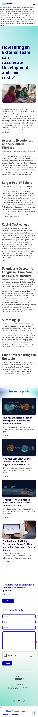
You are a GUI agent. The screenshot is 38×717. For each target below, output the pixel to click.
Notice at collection (10, 714)
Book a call (8, 600)
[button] (34, 3)
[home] (7, 3)
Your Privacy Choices (16, 711)
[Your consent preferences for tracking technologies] (34, 713)
